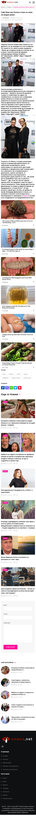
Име (5, 605)
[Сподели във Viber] (7, 387)
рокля (4, 374)
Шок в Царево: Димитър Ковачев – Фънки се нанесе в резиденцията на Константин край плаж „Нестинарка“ (18, 591)
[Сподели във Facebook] (3, 387)
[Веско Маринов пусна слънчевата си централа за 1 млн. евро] (18, 545)
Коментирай (10, 647)
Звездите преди (7, 798)
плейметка (5, 378)
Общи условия (7, 762)
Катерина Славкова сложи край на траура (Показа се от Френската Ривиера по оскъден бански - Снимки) (18, 423)
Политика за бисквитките (10, 769)
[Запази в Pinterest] (19, 387)
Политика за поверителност (11, 766)
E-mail (5, 614)
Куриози (5, 785)
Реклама (5, 756)
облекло (11, 374)
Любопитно (6, 791)
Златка (25, 374)
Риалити (5, 795)
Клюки (9, 7)
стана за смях (27, 378)
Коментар (7, 623)
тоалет (18, 374)
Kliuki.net (6, 18)
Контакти (5, 759)
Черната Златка (16, 378)
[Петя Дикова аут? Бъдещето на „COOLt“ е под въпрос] (18, 478)
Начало (3, 7)
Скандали (5, 788)
